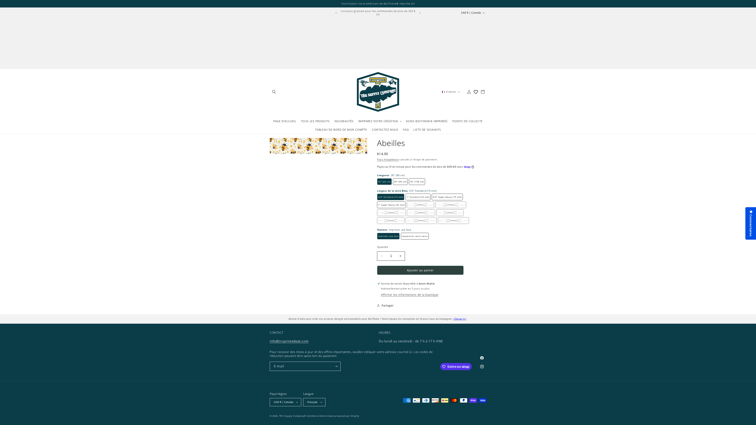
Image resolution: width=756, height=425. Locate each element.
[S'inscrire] (336, 366)
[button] (274, 92)
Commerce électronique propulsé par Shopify (333, 415)
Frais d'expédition (388, 159)
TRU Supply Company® (292, 415)
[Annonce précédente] (336, 13)
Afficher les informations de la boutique (409, 295)
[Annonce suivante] (420, 13)
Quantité (382, 247)
